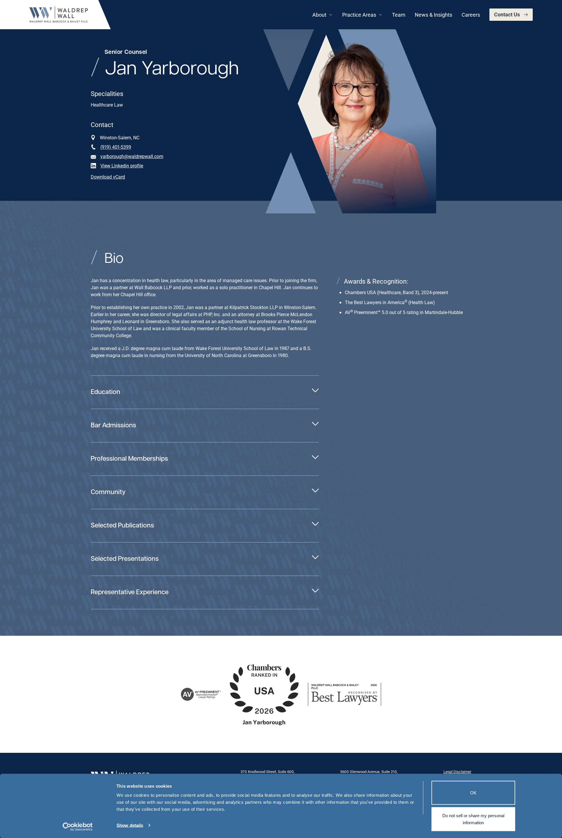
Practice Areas (359, 14)
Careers (471, 14)
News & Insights (433, 14)
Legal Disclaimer (457, 771)
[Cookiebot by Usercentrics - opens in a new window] (77, 826)
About (319, 14)
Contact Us (507, 14)
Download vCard (108, 177)
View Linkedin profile (121, 165)
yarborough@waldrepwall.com (131, 156)
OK (473, 792)
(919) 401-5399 (115, 147)
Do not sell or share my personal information (473, 819)
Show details (129, 825)
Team (398, 14)
